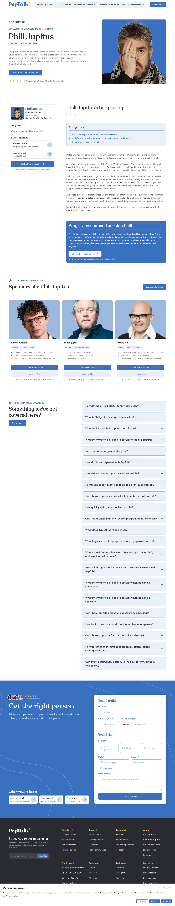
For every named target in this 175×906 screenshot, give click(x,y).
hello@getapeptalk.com (73, 867)
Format (102, 740)
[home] (19, 4)
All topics (93, 872)
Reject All (154, 901)
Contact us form (69, 883)
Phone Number (128, 718)
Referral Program (151, 839)
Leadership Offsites (125, 844)
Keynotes (120, 834)
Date (101, 757)
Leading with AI (96, 839)
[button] (46, 4)
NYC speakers (149, 872)
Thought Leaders (70, 834)
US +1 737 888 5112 (70, 878)
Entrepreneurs (68, 839)
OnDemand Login (151, 844)
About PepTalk (150, 834)
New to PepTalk (69, 849)
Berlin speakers (150, 878)
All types (93, 878)
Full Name (103, 706)
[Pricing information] (50, 118)
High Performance (97, 849)
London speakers (151, 867)
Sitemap (147, 855)
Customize (142, 901)
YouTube (120, 878)
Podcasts (120, 849)
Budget (135, 757)
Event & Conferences (131, 4)
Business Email (105, 718)
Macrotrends (95, 834)
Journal (92, 867)
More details (104, 773)
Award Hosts (122, 839)
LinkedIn (120, 867)
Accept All (167, 901)
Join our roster (149, 849)
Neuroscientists (69, 844)
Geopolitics (94, 844)
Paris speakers (150, 883)
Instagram (121, 872)
